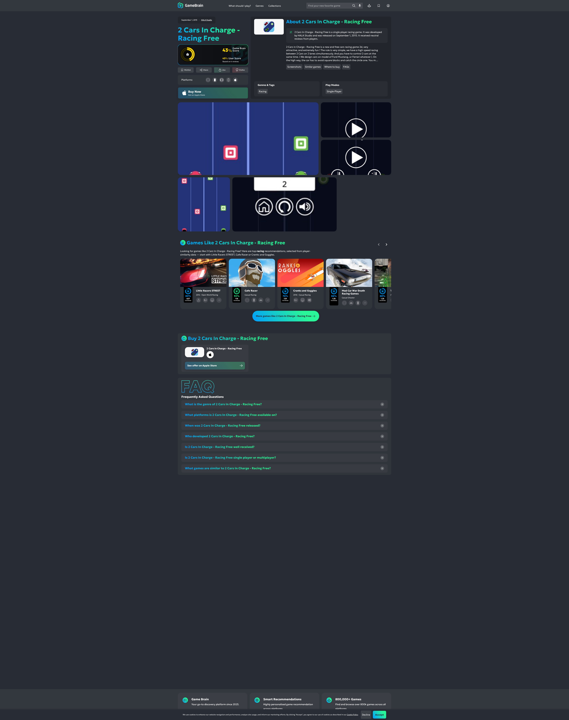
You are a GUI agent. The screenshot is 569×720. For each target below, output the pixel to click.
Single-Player (334, 91)
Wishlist (187, 70)
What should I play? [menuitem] (240, 5)
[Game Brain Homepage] (190, 5)
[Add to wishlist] (186, 263)
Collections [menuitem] (274, 5)
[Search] (354, 6)
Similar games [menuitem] (313, 66)
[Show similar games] (219, 263)
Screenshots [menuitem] (294, 66)
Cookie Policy (352, 714)
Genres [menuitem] (260, 5)
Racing (263, 91)
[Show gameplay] (211, 263)
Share (205, 70)
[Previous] (378, 244)
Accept (379, 714)
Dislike (242, 70)
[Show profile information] (388, 6)
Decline (366, 714)
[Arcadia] (369, 6)
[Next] (386, 244)
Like (224, 70)
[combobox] (328, 6)
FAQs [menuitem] (346, 66)
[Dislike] (203, 263)
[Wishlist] (379, 6)
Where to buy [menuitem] (332, 66)
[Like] (195, 263)
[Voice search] (360, 6)
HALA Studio (206, 20)
